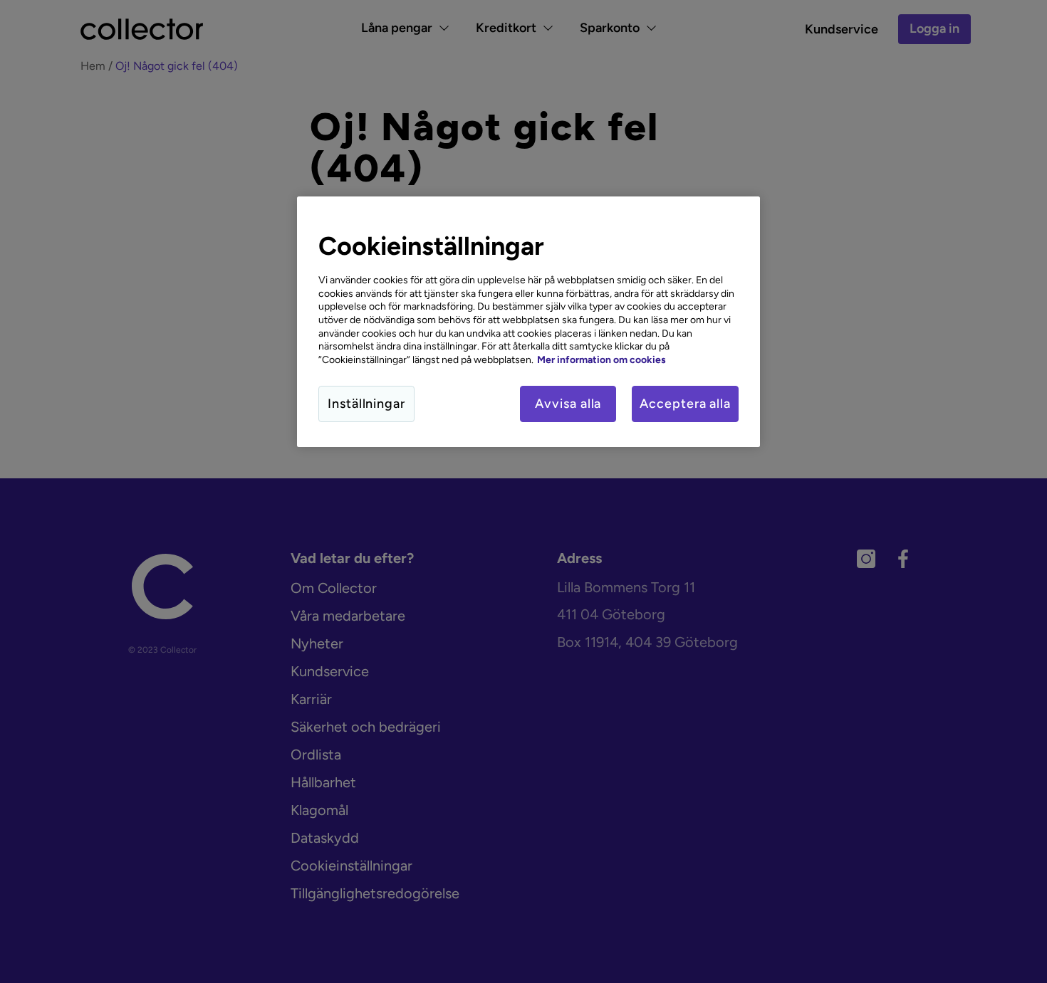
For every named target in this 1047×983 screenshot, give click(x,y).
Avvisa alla (568, 403)
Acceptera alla (685, 403)
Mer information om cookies (601, 359)
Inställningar (366, 403)
